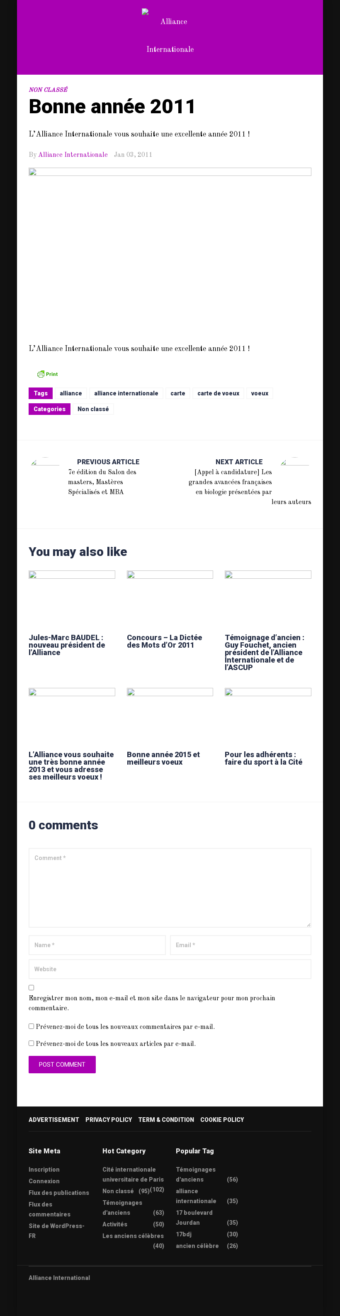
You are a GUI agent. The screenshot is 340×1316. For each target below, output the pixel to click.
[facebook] (48, 1304)
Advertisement (54, 1119)
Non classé (48, 90)
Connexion (44, 1181)
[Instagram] (80, 1304)
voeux (259, 393)
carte (177, 393)
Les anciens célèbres (133, 1236)
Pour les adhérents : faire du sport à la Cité (263, 758)
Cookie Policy (222, 1119)
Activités (114, 1224)
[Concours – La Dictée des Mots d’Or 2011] (170, 597)
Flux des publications (59, 1192)
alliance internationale (126, 393)
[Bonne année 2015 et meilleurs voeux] (170, 715)
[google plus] (64, 1304)
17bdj (184, 1234)
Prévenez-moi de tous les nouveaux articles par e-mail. (116, 1044)
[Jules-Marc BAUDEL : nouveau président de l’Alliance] (72, 597)
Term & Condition (166, 1119)
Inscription (44, 1169)
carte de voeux (218, 393)
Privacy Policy (108, 1119)
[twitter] (31, 1304)
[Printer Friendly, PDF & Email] (47, 373)
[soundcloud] (96, 1304)
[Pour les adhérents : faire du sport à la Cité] (268, 715)
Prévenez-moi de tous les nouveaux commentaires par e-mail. (125, 1027)
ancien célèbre (197, 1246)
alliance (71, 393)
